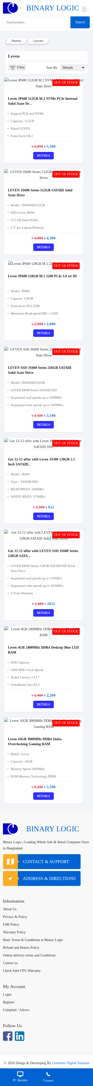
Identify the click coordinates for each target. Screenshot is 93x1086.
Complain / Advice (16, 1010)
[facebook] (7, 1036)
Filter (20, 67)
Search (80, 22)
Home (16, 41)
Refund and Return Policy (21, 947)
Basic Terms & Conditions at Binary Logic (33, 940)
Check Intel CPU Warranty (22, 971)
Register (8, 1002)
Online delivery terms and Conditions (29, 955)
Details (43, 155)
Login (7, 994)
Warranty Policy (14, 932)
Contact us (10, 963)
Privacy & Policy (15, 917)
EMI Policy (11, 924)
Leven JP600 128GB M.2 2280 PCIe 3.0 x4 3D (42, 276)
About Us (9, 909)
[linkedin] (19, 1036)
